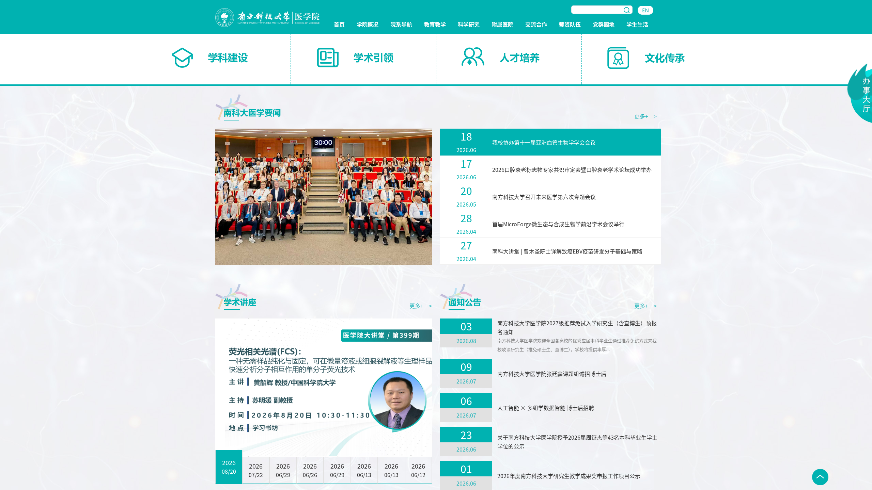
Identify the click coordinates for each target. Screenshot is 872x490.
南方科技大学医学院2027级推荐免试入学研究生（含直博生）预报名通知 (577, 327)
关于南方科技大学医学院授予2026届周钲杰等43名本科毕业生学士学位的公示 (577, 441)
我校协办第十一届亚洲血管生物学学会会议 (544, 142)
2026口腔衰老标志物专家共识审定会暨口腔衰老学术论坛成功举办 (572, 169)
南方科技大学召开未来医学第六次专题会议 (544, 197)
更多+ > (645, 116)
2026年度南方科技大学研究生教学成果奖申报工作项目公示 (568, 476)
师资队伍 (570, 25)
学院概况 (367, 25)
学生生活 (637, 25)
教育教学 (435, 25)
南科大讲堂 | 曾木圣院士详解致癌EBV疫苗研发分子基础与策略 (567, 251)
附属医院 (502, 25)
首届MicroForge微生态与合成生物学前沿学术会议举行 (558, 224)
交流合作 (536, 25)
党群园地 (603, 25)
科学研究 (469, 25)
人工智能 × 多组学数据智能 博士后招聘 (545, 408)
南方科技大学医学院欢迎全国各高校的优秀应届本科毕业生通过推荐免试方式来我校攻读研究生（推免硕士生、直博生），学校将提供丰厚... (577, 345)
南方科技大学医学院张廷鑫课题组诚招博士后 (551, 374)
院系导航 (401, 25)
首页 (339, 25)
